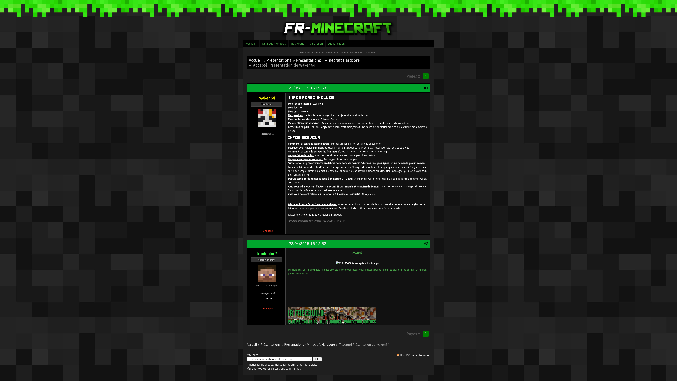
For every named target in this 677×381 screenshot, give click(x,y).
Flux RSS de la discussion (415, 355)
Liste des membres (274, 44)
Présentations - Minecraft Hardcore (328, 60)
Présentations (278, 60)
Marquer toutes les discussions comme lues (274, 368)
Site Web (268, 298)
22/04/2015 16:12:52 (307, 243)
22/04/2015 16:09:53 (307, 88)
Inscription (316, 44)
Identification (336, 44)
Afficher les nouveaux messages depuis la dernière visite (282, 365)
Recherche (297, 44)
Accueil (250, 44)
